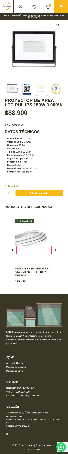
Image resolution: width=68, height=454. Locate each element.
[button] (58, 25)
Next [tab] (55, 250)
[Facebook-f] (14, 434)
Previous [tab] (13, 250)
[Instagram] (7, 434)
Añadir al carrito (39, 193)
